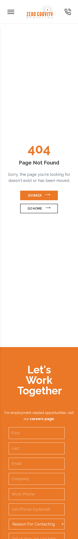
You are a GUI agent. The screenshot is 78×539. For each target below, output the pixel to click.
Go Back (35, 195)
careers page (42, 419)
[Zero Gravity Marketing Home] (40, 11)
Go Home (35, 208)
